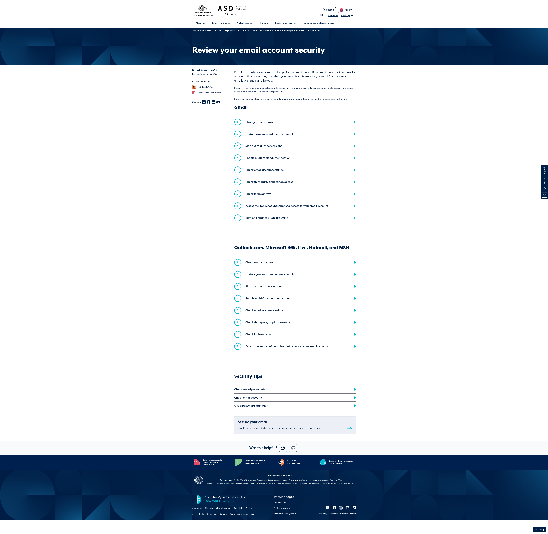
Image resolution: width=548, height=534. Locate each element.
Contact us (333, 16)
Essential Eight (280, 502)
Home (196, 30)
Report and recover (285, 23)
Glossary (209, 508)
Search (330, 9)
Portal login (345, 16)
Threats (264, 23)
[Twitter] (327, 507)
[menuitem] (200, 23)
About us (200, 23)
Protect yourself (244, 23)
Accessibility (198, 514)
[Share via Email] (218, 102)
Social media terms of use (242, 514)
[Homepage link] (224, 10)
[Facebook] (334, 507)
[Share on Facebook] (208, 102)
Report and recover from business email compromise (252, 30)
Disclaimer (212, 514)
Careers (223, 514)
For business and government (319, 23)
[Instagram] (341, 507)
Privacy (249, 508)
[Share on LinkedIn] (213, 102)
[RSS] (353, 507)
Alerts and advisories (282, 508)
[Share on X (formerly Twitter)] (204, 102)
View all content (223, 508)
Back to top (539, 529)
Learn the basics (221, 23)
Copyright (238, 508)
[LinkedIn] (347, 507)
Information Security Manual (285, 514)
